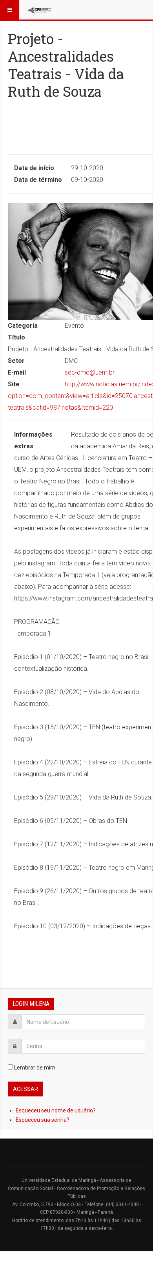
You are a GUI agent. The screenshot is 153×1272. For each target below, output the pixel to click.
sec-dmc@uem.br (90, 372)
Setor (16, 360)
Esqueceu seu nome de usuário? (56, 1110)
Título (16, 337)
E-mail (17, 372)
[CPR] (40, 10)
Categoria (23, 325)
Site (14, 384)
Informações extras (33, 440)
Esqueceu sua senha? (42, 1120)
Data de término (38, 179)
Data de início (34, 168)
